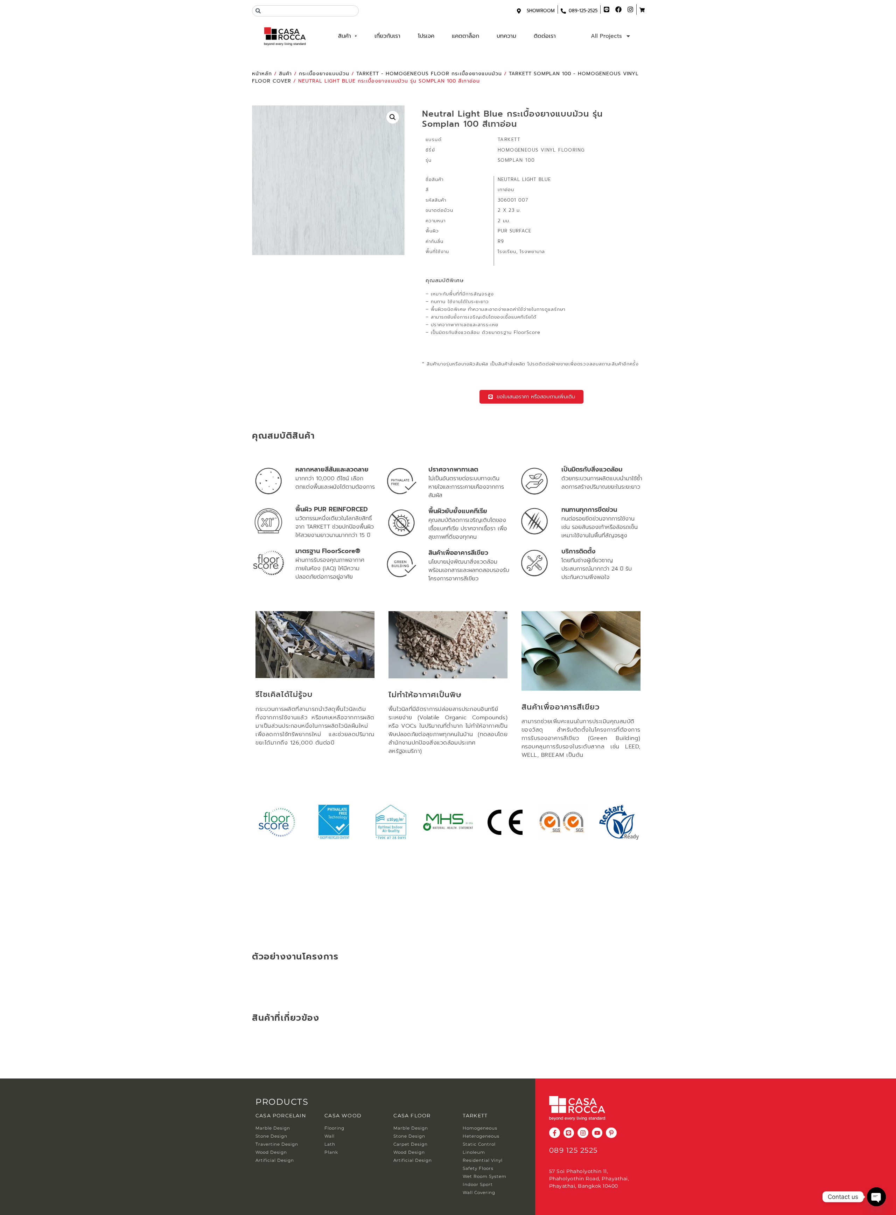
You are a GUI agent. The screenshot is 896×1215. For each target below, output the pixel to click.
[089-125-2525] (563, 11)
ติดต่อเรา (545, 36)
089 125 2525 (573, 1150)
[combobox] (305, 10)
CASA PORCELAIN (280, 1115)
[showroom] (519, 11)
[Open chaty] (876, 1196)
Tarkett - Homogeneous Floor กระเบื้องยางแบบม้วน (429, 73)
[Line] (569, 1132)
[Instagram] (583, 1132)
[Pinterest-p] (611, 1132)
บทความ (506, 36)
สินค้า (344, 36)
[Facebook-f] (554, 1132)
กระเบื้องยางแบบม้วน (324, 73)
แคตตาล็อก (465, 36)
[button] (392, 117)
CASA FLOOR (411, 1115)
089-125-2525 (583, 10)
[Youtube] (597, 1132)
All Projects (606, 36)
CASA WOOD (343, 1115)
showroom (541, 10)
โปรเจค (426, 36)
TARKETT (475, 1115)
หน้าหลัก (262, 73)
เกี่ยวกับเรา (387, 36)
